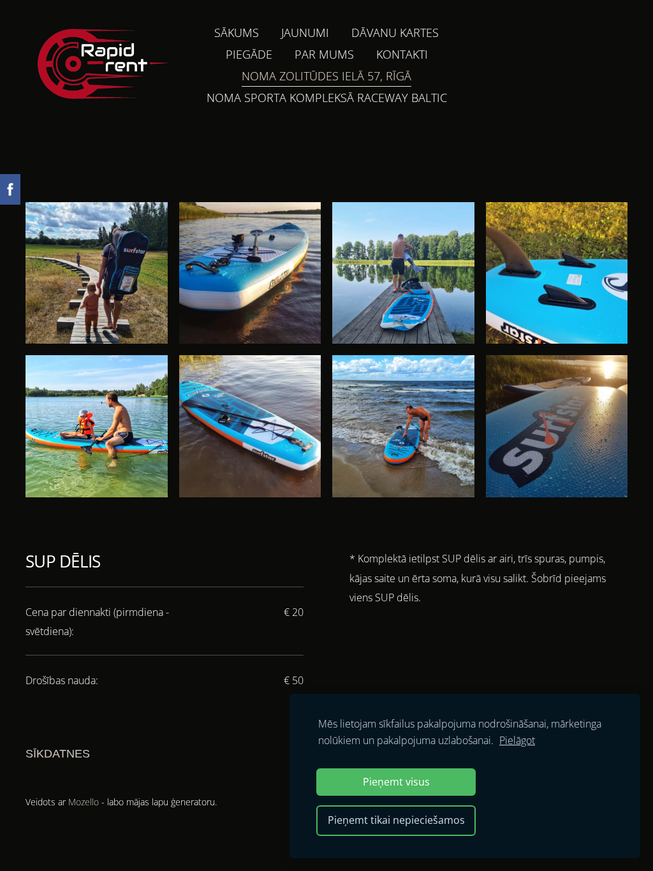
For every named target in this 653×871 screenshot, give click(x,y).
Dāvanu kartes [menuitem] (395, 32)
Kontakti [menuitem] (402, 54)
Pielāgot (517, 740)
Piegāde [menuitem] (249, 54)
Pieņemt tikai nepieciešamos (396, 820)
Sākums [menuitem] (236, 32)
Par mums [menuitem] (324, 54)
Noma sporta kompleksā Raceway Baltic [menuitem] (327, 97)
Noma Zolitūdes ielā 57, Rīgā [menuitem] (326, 76)
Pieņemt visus (396, 782)
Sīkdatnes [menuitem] (58, 753)
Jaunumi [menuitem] (305, 32)
